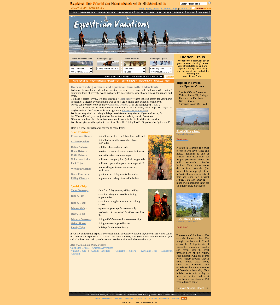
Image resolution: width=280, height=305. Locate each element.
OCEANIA (150, 12)
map (75, 81)
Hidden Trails (76, 8)
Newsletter (113, 81)
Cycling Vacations (100, 250)
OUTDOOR (179, 12)
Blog (141, 8)
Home (97, 298)
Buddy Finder (152, 8)
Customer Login (169, 8)
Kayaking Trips (149, 250)
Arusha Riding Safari (188, 131)
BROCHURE (203, 12)
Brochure (129, 298)
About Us (83, 81)
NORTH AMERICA (87, 12)
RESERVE (191, 12)
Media (102, 81)
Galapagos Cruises (79, 247)
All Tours (153, 298)
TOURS (73, 12)
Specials (158, 81)
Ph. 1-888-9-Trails (94, 8)
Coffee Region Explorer (189, 218)
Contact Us (185, 8)
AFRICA (167, 12)
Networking (145, 81)
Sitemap (175, 298)
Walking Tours (78, 250)
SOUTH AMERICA (125, 12)
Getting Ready (129, 81)
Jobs (167, 81)
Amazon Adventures (102, 247)
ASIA (159, 12)
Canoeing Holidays (126, 250)
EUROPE (139, 12)
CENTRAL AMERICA (106, 12)
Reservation (107, 298)
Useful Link (164, 298)
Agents (94, 81)
